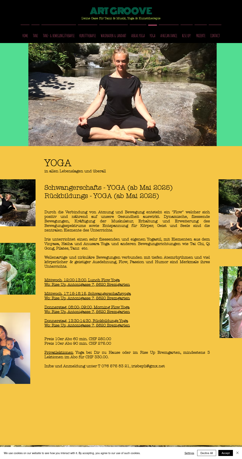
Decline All (206, 453)
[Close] (237, 453)
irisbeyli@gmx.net (148, 366)
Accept (226, 453)
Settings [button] (189, 453)
